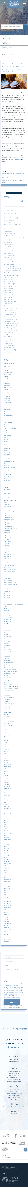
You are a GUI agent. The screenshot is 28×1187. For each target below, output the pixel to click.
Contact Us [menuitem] (14, 1115)
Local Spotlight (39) (9, 255)
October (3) (7, 903)
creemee (6, 407)
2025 (5, 747)
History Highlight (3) (9, 233)
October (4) (7, 835)
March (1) (6, 737)
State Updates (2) (8, 303)
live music (6, 502)
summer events (7, 649)
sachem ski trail (7, 615)
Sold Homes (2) (8, 297)
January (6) (7, 795)
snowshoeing (7, 630)
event (5, 419)
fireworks (6, 441)
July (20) (6, 854)
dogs (5, 413)
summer (6, 647)
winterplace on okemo (9, 721)
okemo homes (7, 563)
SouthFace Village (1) (9, 299)
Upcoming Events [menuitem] (14, 1089)
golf (5, 463)
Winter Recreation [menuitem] (14, 1091)
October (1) (7, 786)
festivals (6, 437)
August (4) (6, 832)
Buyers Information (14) (10, 213)
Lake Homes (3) (8, 242)
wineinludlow (7, 714)
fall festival (18, 173)
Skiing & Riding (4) (9, 288)
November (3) (7, 927)
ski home (6, 625)
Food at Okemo (7, 452)
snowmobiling (7, 628)
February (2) (7, 870)
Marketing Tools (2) (9, 257)
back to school (7, 374)
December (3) (7, 813)
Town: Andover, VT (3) (10, 312)
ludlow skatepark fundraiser (10, 528)
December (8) (7, 863)
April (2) (6, 738)
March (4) (6, 890)
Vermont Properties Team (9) (11, 339)
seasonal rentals (7, 621)
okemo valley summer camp (10, 584)
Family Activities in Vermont (10, 428)
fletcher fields (7, 448)
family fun (6, 432)
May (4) (6, 802)
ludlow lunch (7, 524)
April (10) (6, 824)
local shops (6, 508)
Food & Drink (18, 180)
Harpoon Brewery (8, 471)
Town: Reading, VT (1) (9, 328)
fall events (6, 424)
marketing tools (7, 541)
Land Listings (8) (8, 246)
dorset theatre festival (9, 415)
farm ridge (6, 433)
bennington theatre (8, 378)
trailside (6, 675)
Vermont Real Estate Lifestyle (11, 688)
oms (5, 586)
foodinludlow (7, 454)
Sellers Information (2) (10, 286)
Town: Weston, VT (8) (9, 332)
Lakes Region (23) (8, 244)
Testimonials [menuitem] (14, 1113)
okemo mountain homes (9, 569)
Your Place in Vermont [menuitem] (14, 1095)
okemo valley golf (8, 580)
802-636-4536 (4, 2)
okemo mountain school (9, 571)
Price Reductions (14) (9, 279)
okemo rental (7, 575)
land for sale (7, 493)
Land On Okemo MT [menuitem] (14, 1073)
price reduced (7, 595)
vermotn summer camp (9, 694)
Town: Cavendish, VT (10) (10, 314)
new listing (6, 549)
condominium (7, 400)
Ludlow (5, 513)
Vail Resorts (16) (8, 336)
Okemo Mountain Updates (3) (12, 270)
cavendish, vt (7, 393)
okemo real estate (8, 573)
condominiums (7, 402)
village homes (7, 695)
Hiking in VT (6, 476)
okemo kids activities (9, 565)
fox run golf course (8, 459)
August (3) (6, 782)
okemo (5, 552)
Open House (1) (8, 277)
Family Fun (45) (8, 229)
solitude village (7, 636)
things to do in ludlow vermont (11, 668)
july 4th (5, 485)
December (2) (7, 766)
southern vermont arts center (11, 640)
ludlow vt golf (7, 536)
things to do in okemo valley (10, 671)
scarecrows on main (8, 617)
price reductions (8, 599)
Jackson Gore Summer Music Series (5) (14, 237)
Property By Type (8, 54)
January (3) (7, 886)
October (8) (7, 859)
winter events (7, 716)
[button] (25, 26)
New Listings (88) (8, 262)
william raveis (7, 707)
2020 (5, 866)
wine (5, 710)
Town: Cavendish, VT (8, 180)
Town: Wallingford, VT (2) (10, 330)
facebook (18, 159)
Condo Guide (6, 49)
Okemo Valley (7, 578)
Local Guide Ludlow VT (9, 506)
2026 (5, 732)
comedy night (7, 398)
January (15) (7, 819)
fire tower (6, 439)
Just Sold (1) (7, 240)
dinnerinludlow (7, 409)
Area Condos (6, 43)
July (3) (6, 744)
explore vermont (8, 422)
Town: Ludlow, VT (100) (10, 321)
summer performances (9, 654)
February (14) (7, 821)
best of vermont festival (9, 380)
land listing (6, 495)
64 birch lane (7, 365)
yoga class (6, 723)
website (6, 161)
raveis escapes (7, 602)
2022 (5, 816)
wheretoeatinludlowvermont (10, 705)
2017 (5, 931)
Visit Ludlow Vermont (9, 697)
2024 (5, 769)
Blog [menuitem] (14, 1109)
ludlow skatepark (8, 526)
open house (6, 588)
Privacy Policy (18, 997)
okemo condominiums (9, 556)
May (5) (6, 777)
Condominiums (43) (9, 220)
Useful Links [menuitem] (14, 1099)
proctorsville (7, 601)
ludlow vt (6, 534)
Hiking (5, 472)
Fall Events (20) (8, 226)
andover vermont (8, 372)
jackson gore (7, 480)
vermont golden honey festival (9, 173)
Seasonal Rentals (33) (9, 284)
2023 (5, 792)
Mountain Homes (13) (9, 259)
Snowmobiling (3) (8, 295)
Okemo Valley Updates (17, 178)
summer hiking (7, 651)
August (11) (6, 856)
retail (5, 612)
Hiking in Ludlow (8, 474)
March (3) (6, 799)
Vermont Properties (9, 69)
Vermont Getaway (8, 684)
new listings (6, 550)
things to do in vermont (9, 673)
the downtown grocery (9, 662)
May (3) (6, 826)
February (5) (7, 797)
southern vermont (8, 638)
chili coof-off (7, 396)
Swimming (6, 658)
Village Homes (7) (8, 341)
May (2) (6, 894)
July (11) (6, 830)
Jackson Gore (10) (8, 235)
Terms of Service (14, 1007)
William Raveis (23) (9, 343)
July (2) (6, 898)
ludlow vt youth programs (10, 537)
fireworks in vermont (9, 446)
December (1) (7, 790)
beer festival (7, 376)
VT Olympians (7, 699)
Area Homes (6, 38)
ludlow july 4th (7, 523)
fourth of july (7, 458)
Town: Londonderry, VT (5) (11, 319)
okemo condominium (9, 554)
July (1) (6, 758)
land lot (5, 498)
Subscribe (14, 192)
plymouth (6, 589)
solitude (6, 634)
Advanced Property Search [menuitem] (14, 1081)
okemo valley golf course (10, 582)
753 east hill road (8, 367)
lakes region (7, 489)
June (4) (6, 779)
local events (6, 504)
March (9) (6, 822)
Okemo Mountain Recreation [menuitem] (14, 1093)
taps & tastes (7, 660)
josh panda (6, 484)
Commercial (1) (8, 215)
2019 (5, 884)
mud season (6, 545)
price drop (6, 593)
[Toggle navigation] (24, 2)
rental (5, 608)
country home (7, 406)
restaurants (6, 610)
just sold (6, 487)
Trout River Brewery (8, 679)
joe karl (5, 482)
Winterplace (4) (8, 352)
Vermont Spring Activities (10, 692)
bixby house (7, 383)
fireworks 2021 (7, 443)
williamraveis (7, 708)
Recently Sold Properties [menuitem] (14, 1079)
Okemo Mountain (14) (9, 266)
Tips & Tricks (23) (8, 310)
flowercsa (6, 450)
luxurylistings (7, 539)
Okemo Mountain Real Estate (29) (13, 268)
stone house (7, 645)
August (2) (6, 899)
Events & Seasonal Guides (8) (12, 224)
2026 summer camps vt (9, 363)
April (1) (6, 753)
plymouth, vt (7, 591)
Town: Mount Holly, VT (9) (11, 323)
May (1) (6, 740)
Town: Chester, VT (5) (9, 317)
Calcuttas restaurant (8, 391)
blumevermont (7, 387)
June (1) (6, 757)
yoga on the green (8, 725)
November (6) (7, 837)
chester (5, 394)
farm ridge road (7, 435)
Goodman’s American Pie (19, 126)
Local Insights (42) (9, 253)
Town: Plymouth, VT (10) (10, 325)
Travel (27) (6, 334)
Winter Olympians (8, 718)
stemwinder (6, 643)
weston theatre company (10, 703)
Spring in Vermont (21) (10, 301)
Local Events (6, 178)
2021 (5, 842)
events (5, 420)
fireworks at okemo (8, 445)
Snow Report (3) (8, 292)
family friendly (7, 430)
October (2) (7, 762)
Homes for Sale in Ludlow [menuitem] (14, 1077)
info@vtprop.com (15, 1043)
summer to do (7, 656)
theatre (5, 664)
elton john (6, 417)
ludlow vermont (7, 530)
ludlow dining (7, 515)
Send (12, 1002)
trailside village (7, 677)
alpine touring (7, 368)
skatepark (6, 623)
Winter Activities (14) (9, 345)
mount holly (6, 543)
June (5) (6, 828)
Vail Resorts (6, 682)
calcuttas (6, 389)
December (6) (7, 839)
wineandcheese (7, 712)
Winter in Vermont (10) (10, 350)
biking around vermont (9, 381)
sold (5, 632)
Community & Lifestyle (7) (11, 218)
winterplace (6, 720)
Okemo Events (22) (9, 264)
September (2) (7, 808)
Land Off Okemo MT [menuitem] (14, 1075)
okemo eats (6, 558)
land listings (6, 497)
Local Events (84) (8, 251)
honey (23, 173)
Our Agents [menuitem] (14, 1111)
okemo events (7, 560)
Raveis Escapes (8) (9, 281)
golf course (6, 465)
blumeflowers (7, 385)
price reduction (7, 597)
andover (6, 370)
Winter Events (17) (9, 347)
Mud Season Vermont (9, 547)
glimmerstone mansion (9, 461)
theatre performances (9, 666)
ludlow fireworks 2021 (9, 519)
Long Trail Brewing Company (10, 511)
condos (5, 404)
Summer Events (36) (9, 306)
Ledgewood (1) (8, 248)
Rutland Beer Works (8, 614)
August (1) (6, 806)
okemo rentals (7, 576)
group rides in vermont (9, 467)
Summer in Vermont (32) (10, 308)
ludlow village (7, 532)
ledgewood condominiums (10, 500)
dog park (6, 411)
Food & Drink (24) (8, 231)
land (5, 491)
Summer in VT (7, 653)
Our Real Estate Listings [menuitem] (14, 1071)
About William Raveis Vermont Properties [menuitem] (14, 1107)
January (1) (6, 749)
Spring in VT (7, 641)
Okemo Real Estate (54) (10, 273)
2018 (5, 909)
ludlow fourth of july (8, 521)
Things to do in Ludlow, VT (10, 669)
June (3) (6, 742)
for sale (5, 456)
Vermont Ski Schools (9, 690)
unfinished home (8, 681)
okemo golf (6, 562)
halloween (6, 469)
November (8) (7, 861)
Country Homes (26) (9, 222)
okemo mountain (8, 567)
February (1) (7, 735)
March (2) (6, 773)
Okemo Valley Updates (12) (11, 275)
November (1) (7, 764)
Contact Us (14, 1063)
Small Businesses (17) (9, 290)
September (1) (7, 760)
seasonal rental (7, 619)
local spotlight (7, 510)
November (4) (7, 812)
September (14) (7, 857)
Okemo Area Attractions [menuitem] (14, 1097)
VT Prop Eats (7, 701)
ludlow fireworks (8, 517)
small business (7, 627)
